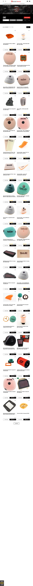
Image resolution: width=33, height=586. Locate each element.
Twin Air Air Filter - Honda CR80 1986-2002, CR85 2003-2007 (9, 131)
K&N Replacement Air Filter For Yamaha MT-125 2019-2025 (9, 261)
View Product (6, 49)
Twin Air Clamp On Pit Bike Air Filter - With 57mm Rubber (22, 327)
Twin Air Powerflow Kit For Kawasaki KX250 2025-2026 (22, 305)
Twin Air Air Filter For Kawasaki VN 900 (23, 413)
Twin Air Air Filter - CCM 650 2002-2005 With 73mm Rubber (23, 44)
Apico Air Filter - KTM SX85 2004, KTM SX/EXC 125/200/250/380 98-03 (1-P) (9, 87)
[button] (27, 1)
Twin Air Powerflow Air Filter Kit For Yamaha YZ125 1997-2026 (8, 327)
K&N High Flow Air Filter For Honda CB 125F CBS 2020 (23, 392)
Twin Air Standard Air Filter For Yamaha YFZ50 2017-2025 (23, 261)
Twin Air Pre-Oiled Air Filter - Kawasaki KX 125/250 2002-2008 (23, 196)
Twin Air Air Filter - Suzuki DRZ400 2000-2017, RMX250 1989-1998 (23, 240)
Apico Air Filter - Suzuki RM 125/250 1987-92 (8, 218)
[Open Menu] (3, 1)
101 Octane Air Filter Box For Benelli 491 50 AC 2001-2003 (9, 109)
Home (3, 5)
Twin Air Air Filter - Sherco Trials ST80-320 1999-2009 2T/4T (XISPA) (9, 305)
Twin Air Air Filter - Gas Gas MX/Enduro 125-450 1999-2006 (23, 218)
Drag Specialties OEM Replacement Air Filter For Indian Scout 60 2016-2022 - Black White (9, 414)
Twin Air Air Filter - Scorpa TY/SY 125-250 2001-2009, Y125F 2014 (23, 153)
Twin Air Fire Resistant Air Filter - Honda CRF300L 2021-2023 (9, 174)
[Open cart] (29, 1)
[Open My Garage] (27, 1)
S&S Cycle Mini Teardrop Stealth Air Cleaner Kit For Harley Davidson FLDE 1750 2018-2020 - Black (9, 348)
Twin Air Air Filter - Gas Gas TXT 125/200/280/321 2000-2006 (22, 174)
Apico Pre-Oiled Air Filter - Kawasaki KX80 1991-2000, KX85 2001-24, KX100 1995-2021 (9, 196)
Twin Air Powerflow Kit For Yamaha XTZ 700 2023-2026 (9, 370)
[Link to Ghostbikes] (16, 1)
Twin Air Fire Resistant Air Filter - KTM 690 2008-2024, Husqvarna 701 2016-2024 (9, 153)
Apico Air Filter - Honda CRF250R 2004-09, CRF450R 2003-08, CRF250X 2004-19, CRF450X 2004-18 (23, 283)
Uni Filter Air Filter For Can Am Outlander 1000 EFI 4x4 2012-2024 (23, 370)
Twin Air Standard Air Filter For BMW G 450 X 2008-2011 (9, 44)
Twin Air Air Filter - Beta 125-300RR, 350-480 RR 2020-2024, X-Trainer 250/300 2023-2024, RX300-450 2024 (23, 131)
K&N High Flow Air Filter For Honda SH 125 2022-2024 (9, 283)
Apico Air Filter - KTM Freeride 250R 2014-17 (22, 109)
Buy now (13, 49)
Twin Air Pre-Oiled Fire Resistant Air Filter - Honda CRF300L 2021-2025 (23, 66)
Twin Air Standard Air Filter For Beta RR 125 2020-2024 (9, 392)
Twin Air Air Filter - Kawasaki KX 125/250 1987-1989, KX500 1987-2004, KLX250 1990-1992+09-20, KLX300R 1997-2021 (9, 66)
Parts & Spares (7, 5)
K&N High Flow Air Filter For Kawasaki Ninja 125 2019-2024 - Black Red (23, 348)
